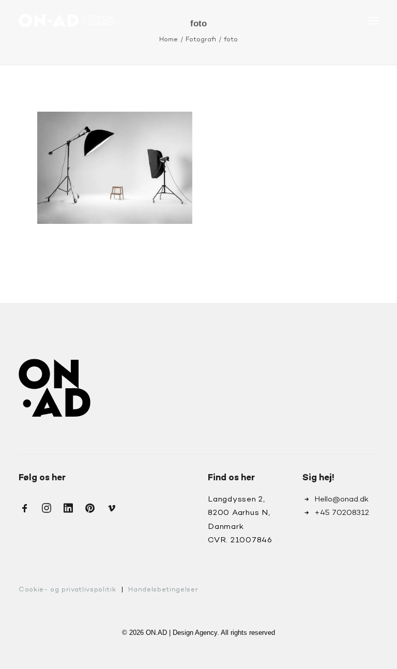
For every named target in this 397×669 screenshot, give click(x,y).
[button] (373, 20)
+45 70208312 (341, 513)
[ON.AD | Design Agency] (67, 20)
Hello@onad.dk (341, 499)
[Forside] (54, 388)
